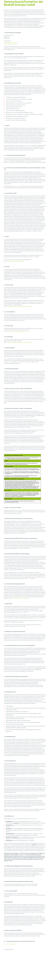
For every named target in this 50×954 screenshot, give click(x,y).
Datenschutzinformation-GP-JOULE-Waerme (20, 598)
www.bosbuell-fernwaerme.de (10, 44)
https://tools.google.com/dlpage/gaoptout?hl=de (17, 331)
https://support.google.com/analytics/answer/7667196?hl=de (19, 342)
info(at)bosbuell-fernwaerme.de (10, 42)
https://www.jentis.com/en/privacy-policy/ (15, 261)
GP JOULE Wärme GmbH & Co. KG (11, 944)
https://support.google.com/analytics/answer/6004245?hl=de (19, 306)
